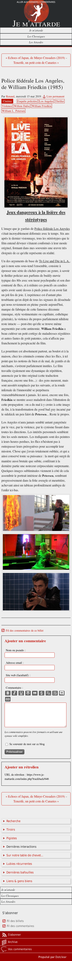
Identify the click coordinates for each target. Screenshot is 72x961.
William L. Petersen (13, 111)
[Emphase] (14, 693)
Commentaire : (14, 688)
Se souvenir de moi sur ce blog (27, 744)
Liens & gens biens (19, 881)
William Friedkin (41, 106)
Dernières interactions (21, 846)
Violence (7, 106)
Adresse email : (15, 663)
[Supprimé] (28, 693)
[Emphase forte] (8, 693)
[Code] (41, 693)
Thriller (59, 101)
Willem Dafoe (22, 106)
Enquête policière (27, 101)
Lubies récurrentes (19, 864)
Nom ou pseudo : (16, 650)
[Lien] (8, 699)
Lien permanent (55, 96)
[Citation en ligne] (35, 693)
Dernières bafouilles (20, 872)
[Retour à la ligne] (55, 693)
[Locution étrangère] (48, 693)
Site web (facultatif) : (18, 675)
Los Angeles (46, 101)
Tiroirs (10, 829)
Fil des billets (15, 921)
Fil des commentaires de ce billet (24, 630)
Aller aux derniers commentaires (36, 2)
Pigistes (11, 838)
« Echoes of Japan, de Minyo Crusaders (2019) (35, 58)
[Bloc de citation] (62, 693)
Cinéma (7, 101)
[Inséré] (21, 693)
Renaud (10, 96)
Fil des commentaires (20, 926)
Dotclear (60, 957)
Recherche (13, 821)
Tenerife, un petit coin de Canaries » (36, 62)
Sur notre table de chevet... (24, 855)
